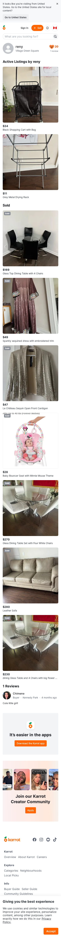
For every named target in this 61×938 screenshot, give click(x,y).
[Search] (55, 36)
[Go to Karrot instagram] (41, 840)
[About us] (47, 28)
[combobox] (28, 36)
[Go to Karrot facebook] (35, 840)
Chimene (18, 693)
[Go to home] (4, 27)
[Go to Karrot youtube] (48, 840)
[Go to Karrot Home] (12, 840)
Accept (51, 931)
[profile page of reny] (8, 48)
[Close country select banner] (57, 3)
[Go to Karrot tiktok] (55, 840)
